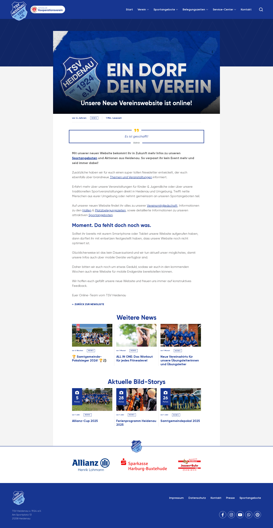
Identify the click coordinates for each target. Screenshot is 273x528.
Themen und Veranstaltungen (131, 177)
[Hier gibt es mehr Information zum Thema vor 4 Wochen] (92, 335)
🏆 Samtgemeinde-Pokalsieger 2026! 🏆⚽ (89, 358)
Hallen (86, 210)
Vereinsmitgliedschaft (162, 205)
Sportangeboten (84, 158)
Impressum (176, 498)
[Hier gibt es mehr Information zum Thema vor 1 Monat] (136, 335)
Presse (230, 498)
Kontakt (246, 9)
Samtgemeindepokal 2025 (180, 421)
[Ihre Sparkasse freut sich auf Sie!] (144, 464)
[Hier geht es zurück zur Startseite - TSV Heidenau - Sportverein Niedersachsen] (136, 446)
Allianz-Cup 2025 (85, 421)
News (91, 351)
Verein (142, 9)
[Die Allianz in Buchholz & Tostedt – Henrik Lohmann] (91, 464)
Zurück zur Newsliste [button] (89, 304)
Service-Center (223, 9)
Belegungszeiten (194, 9)
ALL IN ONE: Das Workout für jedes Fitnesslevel (134, 358)
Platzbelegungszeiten (110, 210)
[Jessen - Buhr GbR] (189, 464)
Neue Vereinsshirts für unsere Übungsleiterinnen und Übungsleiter (180, 360)
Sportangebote (164, 9)
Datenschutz (197, 498)
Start (129, 9)
